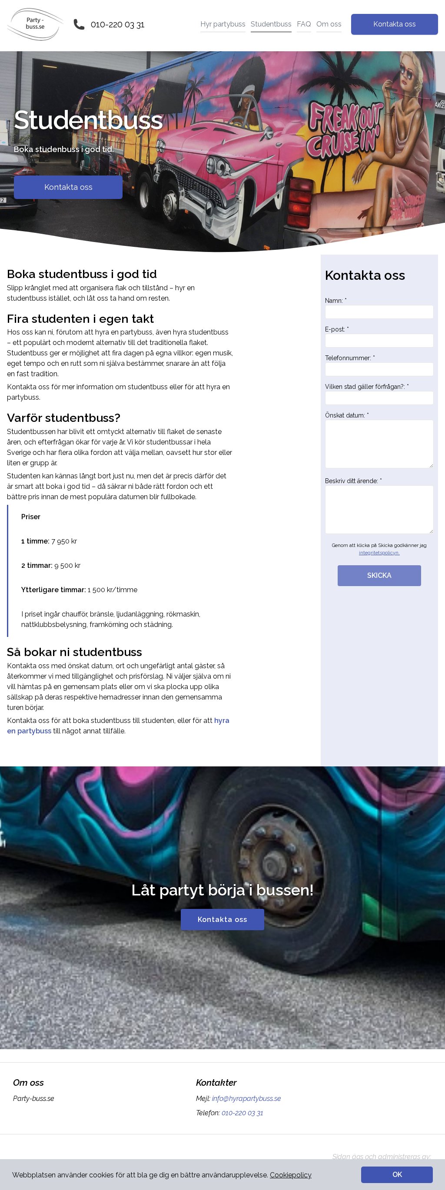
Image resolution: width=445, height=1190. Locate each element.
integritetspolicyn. (379, 553)
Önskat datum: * (347, 415)
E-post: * (337, 329)
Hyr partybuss (223, 24)
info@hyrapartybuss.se (246, 1098)
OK (397, 1174)
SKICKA (379, 575)
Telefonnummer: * (350, 358)
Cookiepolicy (291, 1175)
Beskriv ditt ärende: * (353, 480)
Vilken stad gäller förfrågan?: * (367, 386)
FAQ (304, 24)
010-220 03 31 (118, 24)
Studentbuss (271, 24)
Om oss (329, 24)
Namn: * (336, 300)
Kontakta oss (394, 24)
